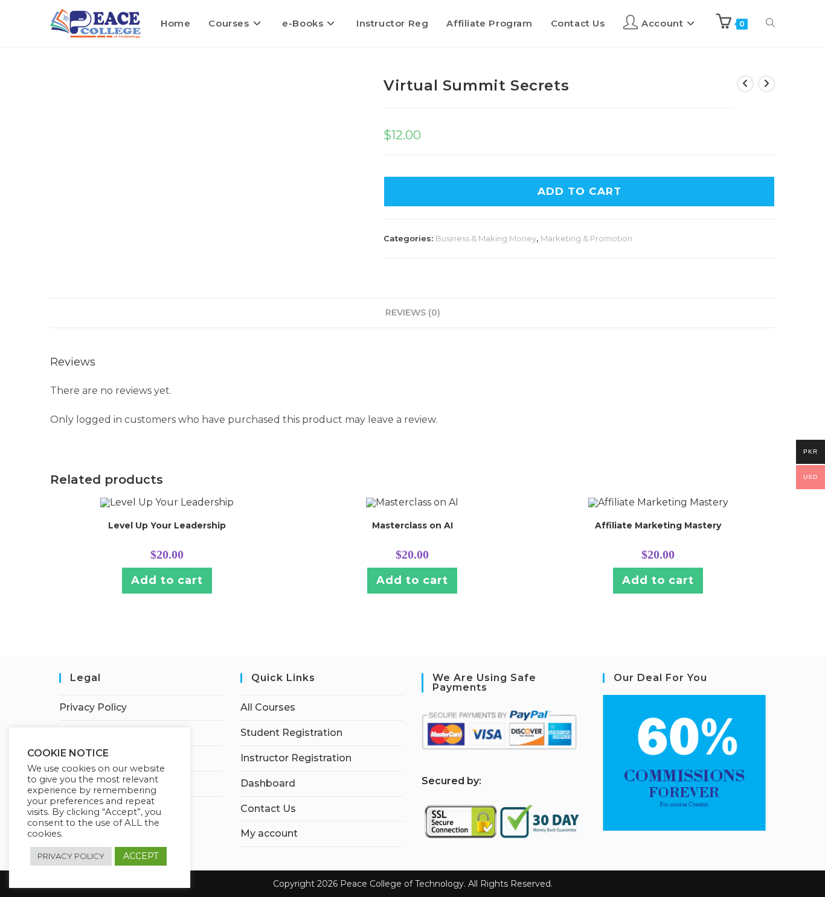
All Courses (267, 707)
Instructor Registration (296, 758)
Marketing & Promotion (586, 238)
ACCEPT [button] (140, 856)
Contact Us (268, 808)
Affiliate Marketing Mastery (658, 525)
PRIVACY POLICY (70, 856)
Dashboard (267, 783)
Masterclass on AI (412, 525)
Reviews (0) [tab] (412, 312)
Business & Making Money (485, 238)
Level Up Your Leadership (167, 525)
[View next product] (766, 83)
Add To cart (579, 191)
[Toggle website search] (770, 23)
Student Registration (291, 732)
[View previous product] (745, 83)
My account (269, 833)
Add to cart (167, 580)
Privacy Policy (93, 707)
